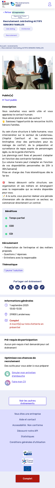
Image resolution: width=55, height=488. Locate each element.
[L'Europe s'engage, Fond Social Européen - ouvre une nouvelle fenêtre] (27, 453)
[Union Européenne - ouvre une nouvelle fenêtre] (27, 469)
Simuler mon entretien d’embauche (24, 374)
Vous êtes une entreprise (27, 414)
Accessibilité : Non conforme (27, 425)
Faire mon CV (19, 381)
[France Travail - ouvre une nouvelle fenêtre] (27, 461)
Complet (27, 478)
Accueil (3, 46)
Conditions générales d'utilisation (27, 442)
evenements (13, 46)
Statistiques (27, 436)
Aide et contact (27, 419)
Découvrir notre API (27, 430)
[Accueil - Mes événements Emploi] (20, 4)
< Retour (7, 12)
